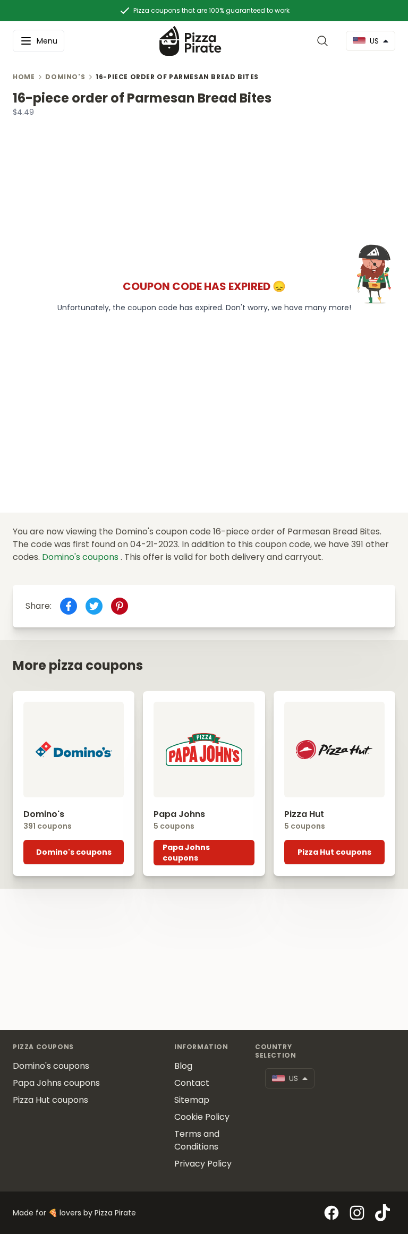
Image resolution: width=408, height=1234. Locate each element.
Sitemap (191, 1100)
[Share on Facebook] (68, 606)
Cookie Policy (202, 1117)
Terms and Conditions (196, 1140)
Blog (183, 1066)
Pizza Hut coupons (334, 852)
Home (24, 77)
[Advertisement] (204, 191)
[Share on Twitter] (94, 606)
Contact (191, 1083)
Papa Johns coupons (186, 852)
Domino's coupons (81, 557)
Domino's (65, 77)
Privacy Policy (203, 1164)
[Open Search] (324, 40)
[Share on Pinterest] (119, 606)
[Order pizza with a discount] (190, 40)
